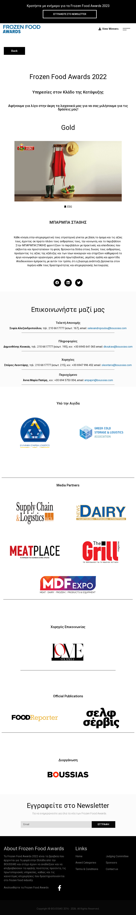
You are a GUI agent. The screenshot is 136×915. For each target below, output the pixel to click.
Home (78, 856)
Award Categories (85, 862)
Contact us (112, 869)
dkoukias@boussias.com (118, 346)
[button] (57, 282)
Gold (68, 128)
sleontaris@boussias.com (117, 365)
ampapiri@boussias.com (98, 380)
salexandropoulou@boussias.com (107, 328)
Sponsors (111, 862)
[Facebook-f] (59, 888)
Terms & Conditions (86, 869)
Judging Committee (117, 856)
